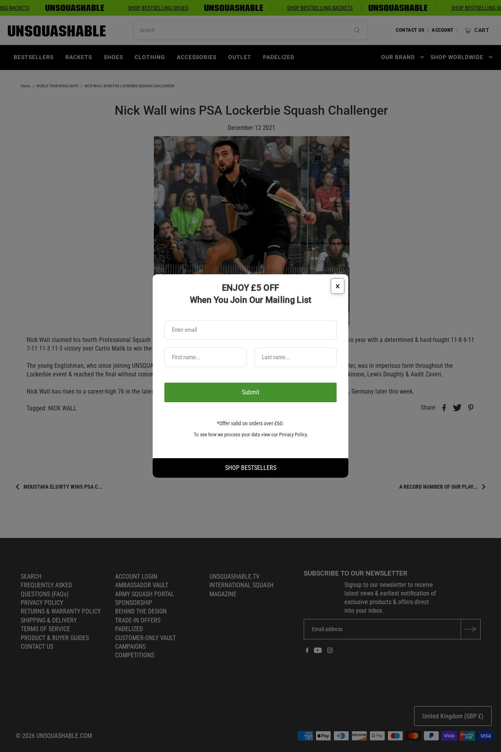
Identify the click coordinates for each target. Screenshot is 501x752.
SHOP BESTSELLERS (250, 467)
